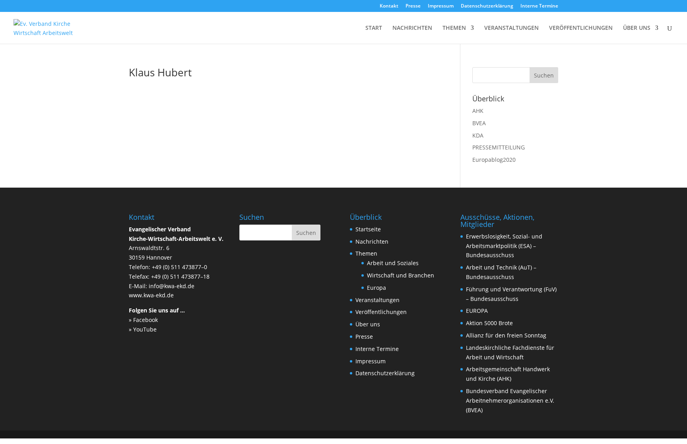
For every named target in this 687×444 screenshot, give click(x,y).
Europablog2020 (494, 159)
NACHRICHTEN (412, 28)
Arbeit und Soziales (393, 263)
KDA (477, 135)
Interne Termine (539, 6)
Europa (376, 287)
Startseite (368, 229)
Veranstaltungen (377, 300)
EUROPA (477, 310)
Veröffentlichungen (381, 312)
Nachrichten (371, 241)
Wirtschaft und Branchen (400, 275)
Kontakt (389, 6)
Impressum (441, 6)
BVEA (479, 123)
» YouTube (143, 329)
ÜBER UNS (636, 28)
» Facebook (143, 320)
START (373, 28)
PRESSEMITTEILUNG (498, 147)
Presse (413, 6)
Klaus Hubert (160, 72)
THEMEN (454, 28)
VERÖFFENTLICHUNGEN (581, 28)
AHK (477, 110)
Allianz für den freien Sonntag (506, 335)
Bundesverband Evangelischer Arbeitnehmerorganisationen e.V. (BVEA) (510, 400)
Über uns (367, 324)
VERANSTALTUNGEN (511, 28)
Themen (366, 253)
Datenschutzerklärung (487, 6)
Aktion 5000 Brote (489, 323)
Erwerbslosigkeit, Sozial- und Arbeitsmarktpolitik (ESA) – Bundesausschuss (504, 246)
